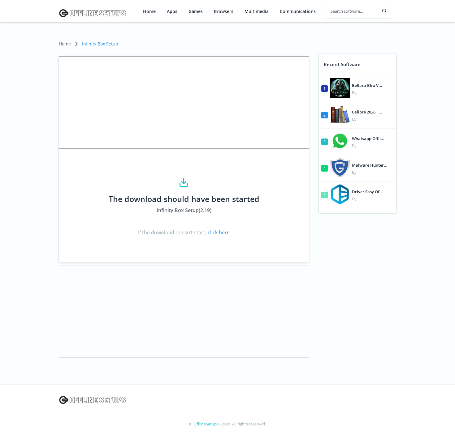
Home (149, 11)
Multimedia (257, 11)
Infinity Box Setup (100, 44)
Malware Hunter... (370, 165)
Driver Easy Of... (367, 191)
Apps (172, 11)
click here (218, 232)
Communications (298, 11)
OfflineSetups (206, 424)
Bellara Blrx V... (367, 85)
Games (195, 11)
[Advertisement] (184, 102)
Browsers (223, 11)
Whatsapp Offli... (368, 138)
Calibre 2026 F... (367, 112)
